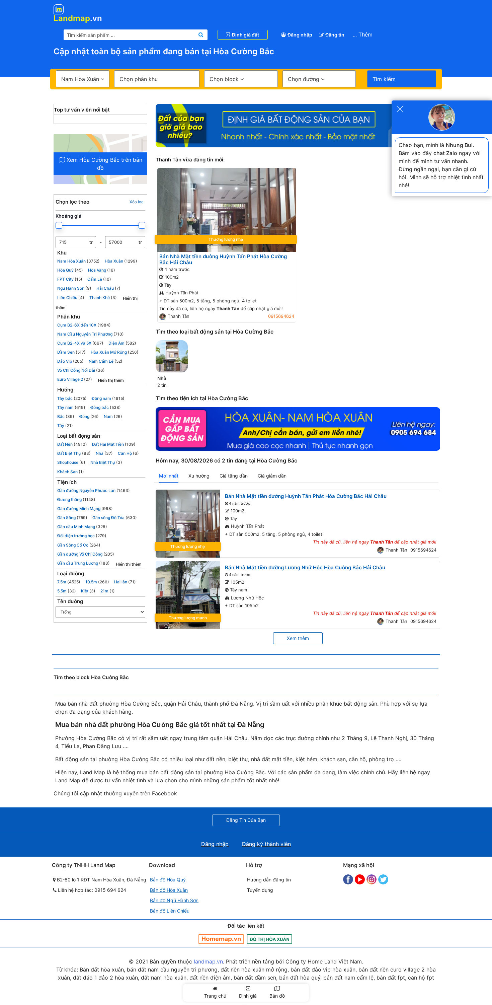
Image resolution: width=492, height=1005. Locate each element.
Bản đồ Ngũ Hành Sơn (174, 900)
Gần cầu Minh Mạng (82, 526)
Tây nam (71, 407)
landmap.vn (208, 961)
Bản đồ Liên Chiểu (169, 911)
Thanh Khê (103, 297)
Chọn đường (304, 79)
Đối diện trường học (81, 535)
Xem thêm (298, 638)
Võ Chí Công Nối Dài (81, 370)
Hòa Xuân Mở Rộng (115, 352)
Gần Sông (72, 517)
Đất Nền (72, 444)
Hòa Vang (101, 270)
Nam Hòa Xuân (78, 261)
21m (107, 590)
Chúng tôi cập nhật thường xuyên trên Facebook (115, 793)
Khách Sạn (70, 471)
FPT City (69, 279)
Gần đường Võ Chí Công (85, 554)
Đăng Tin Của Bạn (246, 820)
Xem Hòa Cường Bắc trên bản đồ (103, 163)
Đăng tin (334, 35)
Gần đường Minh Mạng (85, 508)
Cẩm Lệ (99, 279)
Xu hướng (199, 476)
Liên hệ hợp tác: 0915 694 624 (91, 890)
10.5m (97, 581)
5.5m (66, 590)
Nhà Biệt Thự (106, 462)
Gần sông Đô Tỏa (114, 517)
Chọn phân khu (138, 79)
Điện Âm (122, 343)
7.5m (68, 581)
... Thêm (363, 34)
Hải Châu (108, 288)
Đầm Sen (71, 352)
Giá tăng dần (234, 476)
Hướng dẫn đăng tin (269, 879)
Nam (113, 416)
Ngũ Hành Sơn (74, 288)
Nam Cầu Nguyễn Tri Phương (90, 334)
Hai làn (125, 581)
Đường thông (76, 499)
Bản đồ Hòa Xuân (169, 890)
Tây (65, 425)
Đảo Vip (70, 361)
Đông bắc (105, 407)
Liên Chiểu (70, 297)
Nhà (104, 453)
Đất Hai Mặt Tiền (114, 444)
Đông (89, 416)
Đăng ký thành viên (266, 844)
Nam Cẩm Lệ (105, 361)
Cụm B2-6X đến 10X (84, 325)
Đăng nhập (300, 35)
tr (91, 242)
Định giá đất (245, 35)
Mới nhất (168, 476)
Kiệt (88, 590)
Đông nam (108, 398)
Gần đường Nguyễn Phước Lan (93, 490)
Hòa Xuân (121, 261)
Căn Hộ (128, 453)
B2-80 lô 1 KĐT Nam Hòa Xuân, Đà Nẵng (101, 879)
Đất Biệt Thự (74, 453)
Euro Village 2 (74, 379)
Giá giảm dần (272, 476)
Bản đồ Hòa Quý (168, 879)
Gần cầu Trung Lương (83, 563)
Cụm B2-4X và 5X (80, 343)
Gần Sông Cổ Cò (78, 545)
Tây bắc (72, 398)
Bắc (65, 416)
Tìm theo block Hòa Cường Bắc (91, 677)
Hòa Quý (70, 270)
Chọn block (225, 79)
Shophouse (71, 462)
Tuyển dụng (260, 890)
